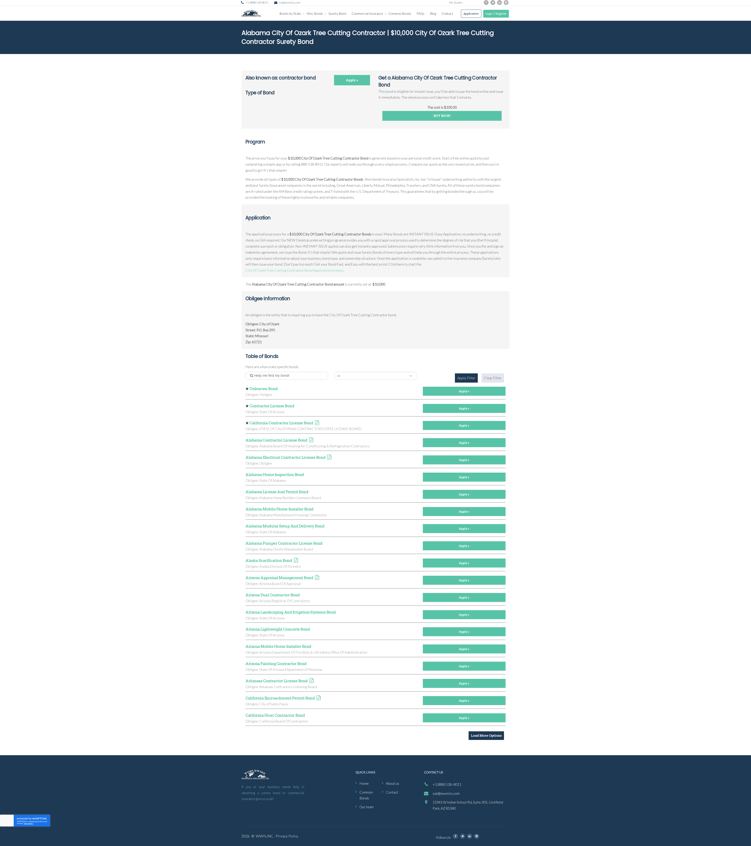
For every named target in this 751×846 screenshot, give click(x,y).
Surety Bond (337, 13)
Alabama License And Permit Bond (276, 492)
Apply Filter (466, 378)
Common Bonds (400, 13)
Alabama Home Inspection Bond (274, 474)
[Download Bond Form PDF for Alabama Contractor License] (311, 440)
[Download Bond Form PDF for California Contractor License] (317, 423)
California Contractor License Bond (281, 423)
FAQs (421, 13)
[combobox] (375, 376)
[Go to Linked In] (469, 836)
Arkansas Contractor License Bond (276, 681)
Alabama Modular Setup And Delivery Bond (284, 526)
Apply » (352, 80)
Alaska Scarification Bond (268, 560)
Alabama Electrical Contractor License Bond (285, 457)
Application (471, 14)
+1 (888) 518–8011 (447, 784)
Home (364, 783)
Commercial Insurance (367, 13)
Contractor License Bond (272, 406)
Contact (447, 13)
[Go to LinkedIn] (499, 2)
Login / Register (496, 14)
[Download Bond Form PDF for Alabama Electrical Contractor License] (329, 457)
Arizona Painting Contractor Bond (276, 663)
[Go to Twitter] (492, 2)
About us (392, 783)
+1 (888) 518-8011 (257, 2)
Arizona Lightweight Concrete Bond (277, 629)
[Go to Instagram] (506, 2)
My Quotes (456, 2)
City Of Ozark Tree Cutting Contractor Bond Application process (294, 270)
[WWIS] (251, 13)
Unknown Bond (264, 389)
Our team (366, 807)
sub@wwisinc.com (289, 2)
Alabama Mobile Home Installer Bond (279, 509)
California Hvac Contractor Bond (275, 715)
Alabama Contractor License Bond (276, 440)
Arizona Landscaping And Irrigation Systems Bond (290, 612)
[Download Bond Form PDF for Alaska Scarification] (296, 561)
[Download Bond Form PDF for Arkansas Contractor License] (312, 681)
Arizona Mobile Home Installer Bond (278, 646)
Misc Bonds (315, 13)
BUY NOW (442, 116)
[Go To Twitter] (462, 836)
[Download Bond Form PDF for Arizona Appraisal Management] (317, 578)
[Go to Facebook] (486, 2)
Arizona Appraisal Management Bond (279, 578)
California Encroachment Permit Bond (280, 698)
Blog (433, 13)
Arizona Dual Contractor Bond (272, 595)
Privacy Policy (287, 836)
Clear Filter (493, 378)
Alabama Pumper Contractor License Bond (283, 543)
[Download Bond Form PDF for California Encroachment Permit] (319, 698)
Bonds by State (290, 13)
